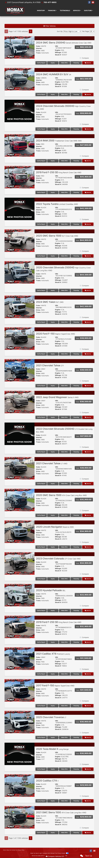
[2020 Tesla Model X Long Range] (20, 754)
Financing (76, 63)
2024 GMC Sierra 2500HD (63, 42)
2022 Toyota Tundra (57, 204)
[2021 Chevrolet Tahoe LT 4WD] (20, 468)
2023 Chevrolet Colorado (58, 558)
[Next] (30, 31)
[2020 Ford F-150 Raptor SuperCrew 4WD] (20, 338)
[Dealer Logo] (15, 10)
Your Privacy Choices (60, 853)
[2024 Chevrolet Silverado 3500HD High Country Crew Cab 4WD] (20, 111)
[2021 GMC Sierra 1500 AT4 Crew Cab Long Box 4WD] (20, 817)
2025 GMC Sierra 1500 (57, 235)
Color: (38, 46)
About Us (9, 850)
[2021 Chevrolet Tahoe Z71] (20, 370)
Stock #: (58, 55)
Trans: (38, 53)
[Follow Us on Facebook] (89, 2)
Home (4, 850)
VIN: (56, 46)
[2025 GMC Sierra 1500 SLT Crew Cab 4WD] (20, 240)
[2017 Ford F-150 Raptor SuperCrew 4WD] (20, 690)
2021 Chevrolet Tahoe (50, 365)
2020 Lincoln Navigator (55, 526)
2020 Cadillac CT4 (47, 780)
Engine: (58, 50)
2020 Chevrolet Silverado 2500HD (63, 268)
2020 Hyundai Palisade (50, 590)
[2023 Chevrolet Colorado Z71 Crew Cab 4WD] (20, 563)
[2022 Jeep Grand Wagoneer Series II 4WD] (20, 402)
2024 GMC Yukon (50, 302)
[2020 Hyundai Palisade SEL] (20, 595)
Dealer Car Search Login (36, 853)
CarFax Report (41, 63)
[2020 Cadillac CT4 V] (20, 785)
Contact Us (14, 850)
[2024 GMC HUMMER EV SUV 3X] (20, 79)
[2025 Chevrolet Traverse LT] (20, 722)
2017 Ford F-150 (55, 685)
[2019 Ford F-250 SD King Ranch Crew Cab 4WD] (20, 177)
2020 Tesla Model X (52, 749)
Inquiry (53, 63)
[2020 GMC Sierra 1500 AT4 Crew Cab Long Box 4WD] (20, 500)
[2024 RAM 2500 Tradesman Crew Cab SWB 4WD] (20, 145)
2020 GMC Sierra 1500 (61, 495)
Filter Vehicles (50, 26)
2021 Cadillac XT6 (53, 653)
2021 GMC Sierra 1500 (61, 812)
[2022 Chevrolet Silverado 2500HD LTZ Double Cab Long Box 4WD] (20, 434)
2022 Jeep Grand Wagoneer (57, 397)
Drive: (38, 51)
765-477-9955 (50, 2)
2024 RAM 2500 (59, 140)
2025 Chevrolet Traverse (51, 717)
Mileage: (58, 52)
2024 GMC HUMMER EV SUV (53, 74)
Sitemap (52, 853)
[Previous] (6, 31)
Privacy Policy (21, 850)
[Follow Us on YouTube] (93, 2)
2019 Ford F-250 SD (58, 172)
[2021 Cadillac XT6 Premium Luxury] (20, 658)
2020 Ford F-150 (55, 333)
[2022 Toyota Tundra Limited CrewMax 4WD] (20, 209)
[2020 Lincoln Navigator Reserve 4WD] (20, 532)
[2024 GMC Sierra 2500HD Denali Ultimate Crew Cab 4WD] (20, 47)
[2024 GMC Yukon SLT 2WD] (20, 307)
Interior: (39, 48)
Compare (85, 58)
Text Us (88, 63)
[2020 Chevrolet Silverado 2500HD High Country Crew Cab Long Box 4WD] (20, 272)
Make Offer (64, 63)
